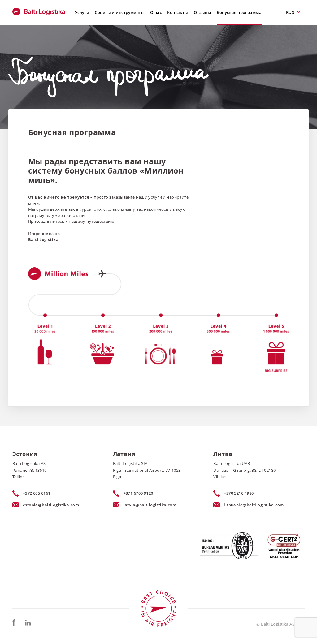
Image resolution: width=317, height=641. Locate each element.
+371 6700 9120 (138, 493)
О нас (156, 12)
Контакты (177, 12)
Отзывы (202, 12)
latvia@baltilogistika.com (150, 505)
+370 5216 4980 (239, 493)
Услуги (82, 12)
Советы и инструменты (120, 12)
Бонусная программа (239, 12)
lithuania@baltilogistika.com (254, 505)
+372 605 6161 (36, 493)
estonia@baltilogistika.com (51, 505)
